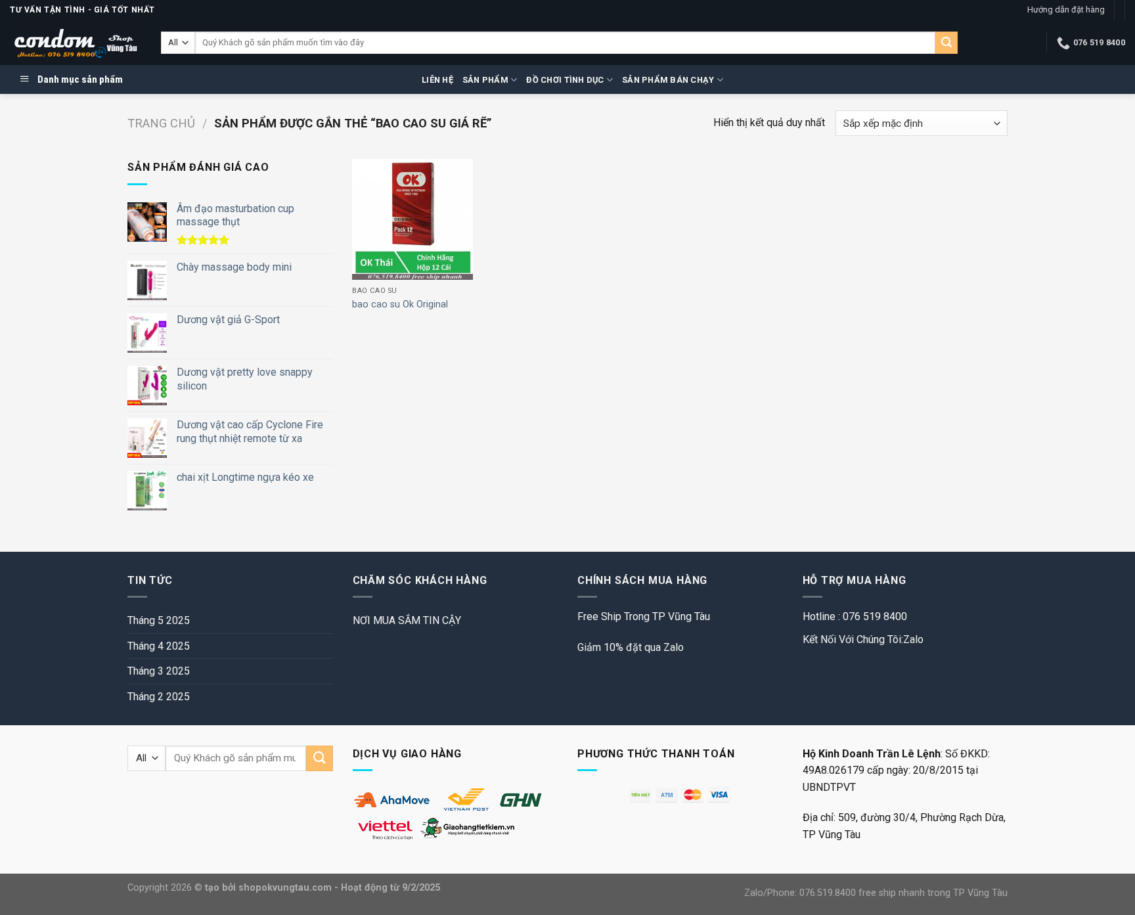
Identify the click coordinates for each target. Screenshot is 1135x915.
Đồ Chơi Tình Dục (565, 80)
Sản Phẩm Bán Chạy (668, 80)
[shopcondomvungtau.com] (75, 43)
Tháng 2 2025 (158, 696)
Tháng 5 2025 (158, 620)
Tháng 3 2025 (158, 671)
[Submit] (946, 43)
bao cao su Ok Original (400, 304)
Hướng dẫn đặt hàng (1066, 9)
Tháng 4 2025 (158, 646)
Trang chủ (161, 123)
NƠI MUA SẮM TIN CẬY (407, 620)
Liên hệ (437, 80)
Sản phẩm (485, 80)
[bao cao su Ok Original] (412, 219)
